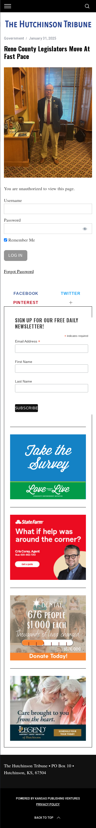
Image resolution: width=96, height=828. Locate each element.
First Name (23, 362)
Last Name (23, 381)
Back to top (43, 817)
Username (13, 200)
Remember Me (21, 240)
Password (12, 220)
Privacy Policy (48, 804)
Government (14, 38)
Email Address (27, 341)
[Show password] (85, 228)
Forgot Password (19, 271)
